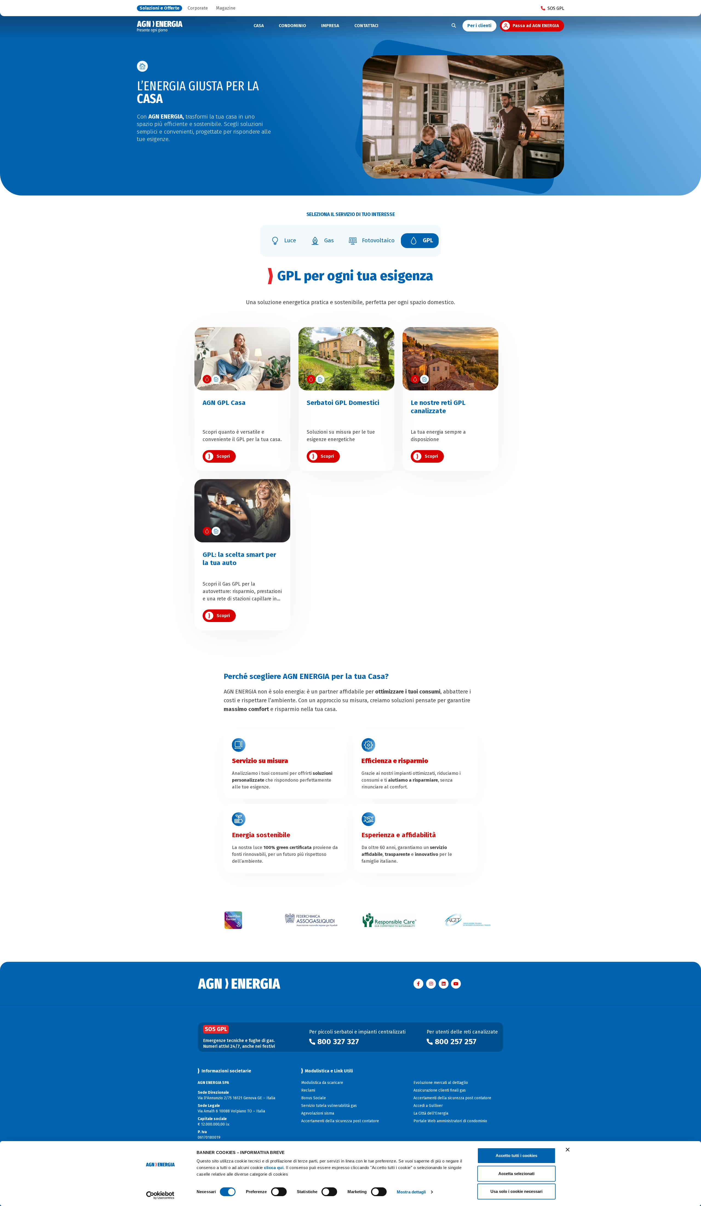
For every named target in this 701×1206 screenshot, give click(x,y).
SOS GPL (555, 8)
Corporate (198, 8)
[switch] (279, 1191)
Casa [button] (259, 25)
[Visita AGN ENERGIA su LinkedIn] (444, 984)
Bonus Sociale (313, 1098)
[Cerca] (453, 25)
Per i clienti (479, 25)
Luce (290, 240)
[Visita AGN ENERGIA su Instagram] (431, 984)
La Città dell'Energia (430, 1113)
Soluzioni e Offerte (159, 8)
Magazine (225, 8)
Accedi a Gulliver (428, 1105)
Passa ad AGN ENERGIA (536, 25)
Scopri (223, 456)
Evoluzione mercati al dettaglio (440, 1082)
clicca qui (273, 1167)
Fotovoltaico (378, 240)
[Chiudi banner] (568, 1150)
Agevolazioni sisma (317, 1113)
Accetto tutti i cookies (516, 1155)
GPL (428, 240)
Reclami (308, 1090)
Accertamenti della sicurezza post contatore (340, 1121)
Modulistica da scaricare (322, 1082)
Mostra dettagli (411, 1192)
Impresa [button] (330, 25)
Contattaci (366, 25)
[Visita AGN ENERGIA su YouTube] (456, 984)
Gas (329, 240)
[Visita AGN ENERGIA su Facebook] (418, 984)
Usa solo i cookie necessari (516, 1191)
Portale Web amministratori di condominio (450, 1121)
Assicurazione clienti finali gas (439, 1090)
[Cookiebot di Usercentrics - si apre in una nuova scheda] (160, 1195)
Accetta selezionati (516, 1173)
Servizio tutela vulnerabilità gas (329, 1105)
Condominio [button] (292, 25)
